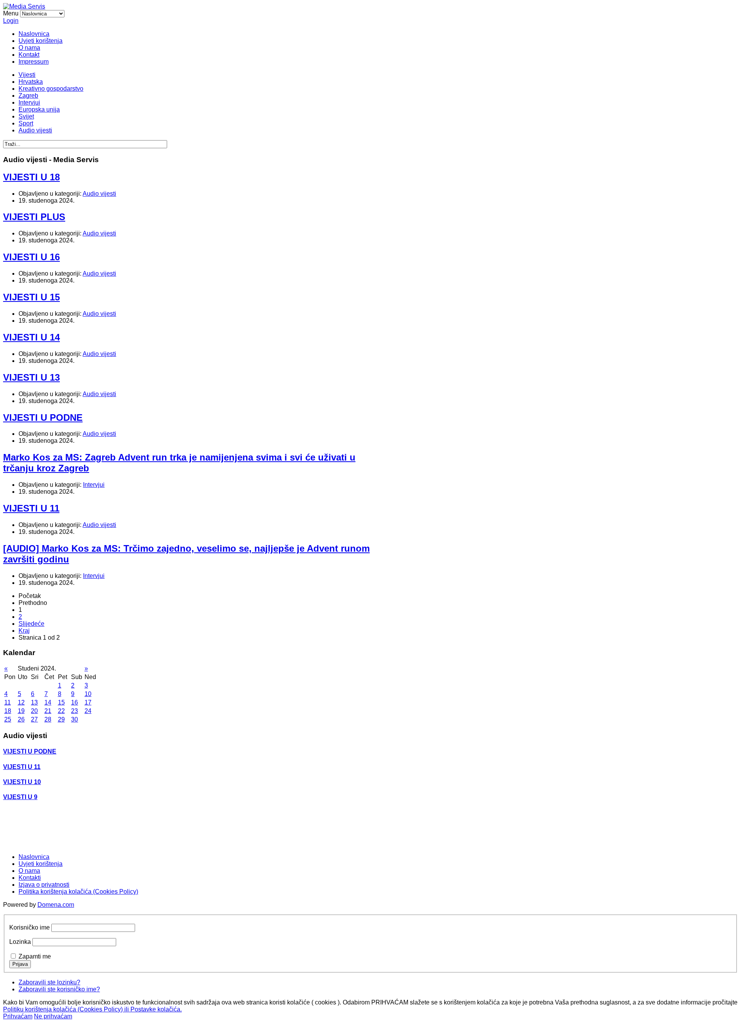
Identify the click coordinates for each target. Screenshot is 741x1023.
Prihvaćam (17, 1016)
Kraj (24, 630)
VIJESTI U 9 (20, 797)
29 (61, 719)
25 (7, 719)
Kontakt (29, 54)
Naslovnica (34, 33)
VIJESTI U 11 (31, 508)
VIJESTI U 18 (31, 177)
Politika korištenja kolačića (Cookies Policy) (78, 891)
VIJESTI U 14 (31, 337)
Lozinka (20, 941)
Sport (26, 123)
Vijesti (27, 74)
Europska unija (39, 109)
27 (34, 719)
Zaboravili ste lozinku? (49, 982)
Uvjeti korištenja (41, 40)
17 (88, 702)
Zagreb (28, 95)
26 (21, 719)
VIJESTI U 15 (31, 297)
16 (74, 702)
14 (47, 702)
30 (74, 719)
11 (7, 702)
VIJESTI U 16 (31, 257)
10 (88, 694)
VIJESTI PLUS (34, 217)
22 (61, 711)
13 (34, 702)
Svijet (26, 116)
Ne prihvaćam (53, 1016)
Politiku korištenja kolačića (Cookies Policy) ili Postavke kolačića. (92, 1009)
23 (74, 711)
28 (47, 719)
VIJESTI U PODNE (43, 417)
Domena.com (55, 904)
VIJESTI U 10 (22, 782)
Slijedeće (31, 623)
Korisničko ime (29, 927)
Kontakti (30, 877)
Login (11, 20)
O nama (29, 47)
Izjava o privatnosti (44, 884)
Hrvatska (31, 81)
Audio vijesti (35, 130)
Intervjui (29, 102)
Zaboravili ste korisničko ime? (59, 989)
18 (7, 711)
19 (21, 711)
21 (47, 711)
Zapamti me (35, 956)
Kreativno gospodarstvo (51, 88)
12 (21, 702)
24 (88, 711)
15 (61, 702)
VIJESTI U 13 (31, 377)
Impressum (34, 61)
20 (34, 711)
